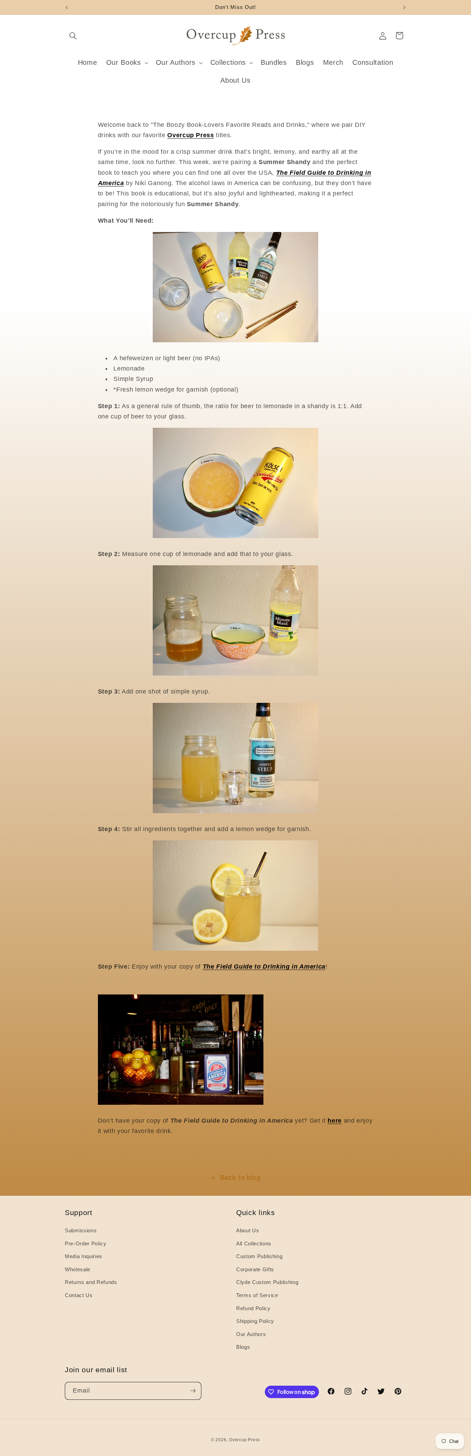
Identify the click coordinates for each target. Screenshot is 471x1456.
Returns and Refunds (91, 1282)
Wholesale (77, 1269)
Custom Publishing (259, 1256)
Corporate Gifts (255, 1269)
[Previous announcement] (66, 7)
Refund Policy (253, 1308)
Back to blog (240, 1177)
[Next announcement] (404, 7)
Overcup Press (244, 1439)
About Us (247, 1230)
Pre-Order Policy (86, 1243)
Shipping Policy (255, 1321)
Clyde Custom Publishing (267, 1282)
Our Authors (251, 1334)
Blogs (243, 1347)
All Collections (253, 1243)
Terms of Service (257, 1295)
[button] (73, 35)
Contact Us (79, 1295)
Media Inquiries (83, 1256)
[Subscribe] (192, 1391)
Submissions (81, 1230)
